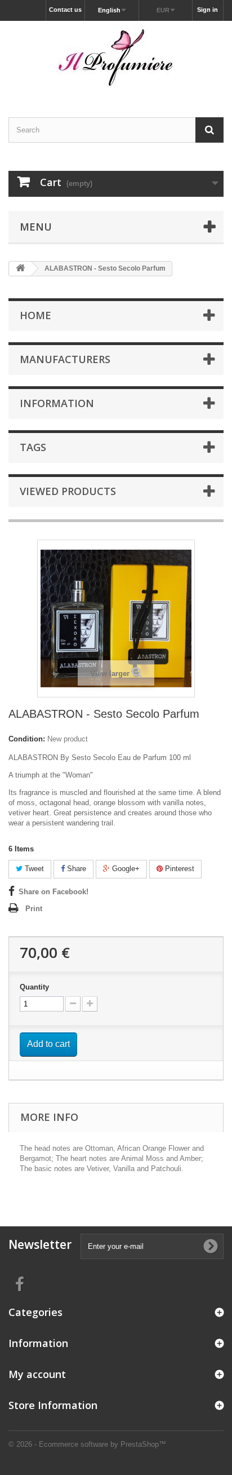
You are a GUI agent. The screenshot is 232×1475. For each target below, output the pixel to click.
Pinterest (178, 868)
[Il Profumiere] (116, 59)
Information (57, 403)
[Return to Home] (20, 269)
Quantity (34, 987)
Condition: (26, 739)
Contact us (65, 9)
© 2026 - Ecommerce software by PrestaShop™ (87, 1444)
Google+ (125, 868)
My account (37, 1374)
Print (33, 908)
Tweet (33, 868)
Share (75, 868)
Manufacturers (65, 359)
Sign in (207, 9)
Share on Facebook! (53, 891)
